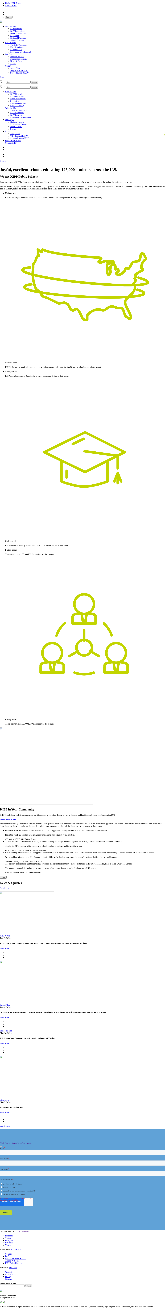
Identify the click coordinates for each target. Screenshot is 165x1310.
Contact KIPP (10, 5)
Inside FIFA (5, 1005)
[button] (3, 877)
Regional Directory (18, 38)
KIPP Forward (16, 49)
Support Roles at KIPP (19, 73)
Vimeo (8, 1245)
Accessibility (10, 1274)
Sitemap (8, 1279)
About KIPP (15, 1249)
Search (3, 82)
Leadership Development (20, 52)
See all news (5, 888)
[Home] (1, 22)
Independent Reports (18, 59)
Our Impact (9, 54)
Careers (8, 66)
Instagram (9, 1240)
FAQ (7, 1256)
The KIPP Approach (18, 45)
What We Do (10, 42)
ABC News (5, 936)
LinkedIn (9, 1243)
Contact (8, 1254)
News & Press (16, 61)
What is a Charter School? (15, 1258)
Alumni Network (12, 1261)
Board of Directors (18, 33)
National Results (17, 56)
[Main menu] (1, 80)
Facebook (9, 1236)
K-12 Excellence (17, 47)
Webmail (8, 1272)
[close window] (1, 1146)
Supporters (14, 36)
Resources (13, 1267)
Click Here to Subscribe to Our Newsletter (17, 1143)
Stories (13, 63)
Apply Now (15, 68)
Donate (3, 77)
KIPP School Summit (14, 1263)
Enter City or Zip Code (26, 1283)
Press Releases (6, 1031)
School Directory (17, 40)
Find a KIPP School (13, 3)
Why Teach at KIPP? (19, 70)
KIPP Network (16, 29)
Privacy (8, 1276)
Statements (4, 1100)
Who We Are (10, 26)
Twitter (8, 1238)
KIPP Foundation (17, 31)
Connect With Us (22, 1231)
